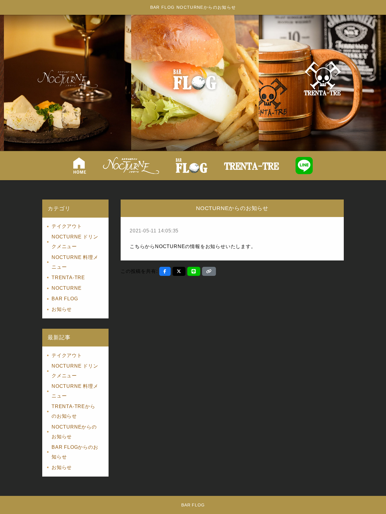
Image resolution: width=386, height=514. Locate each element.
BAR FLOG (65, 298)
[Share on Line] (193, 271)
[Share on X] (178, 271)
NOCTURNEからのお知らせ (74, 431)
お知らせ (62, 309)
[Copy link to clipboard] (209, 271)
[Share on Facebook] (165, 271)
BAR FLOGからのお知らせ (75, 452)
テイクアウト (67, 226)
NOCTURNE (66, 288)
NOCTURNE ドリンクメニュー (75, 241)
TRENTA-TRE (68, 277)
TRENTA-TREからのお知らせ (73, 411)
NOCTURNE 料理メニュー (75, 262)
